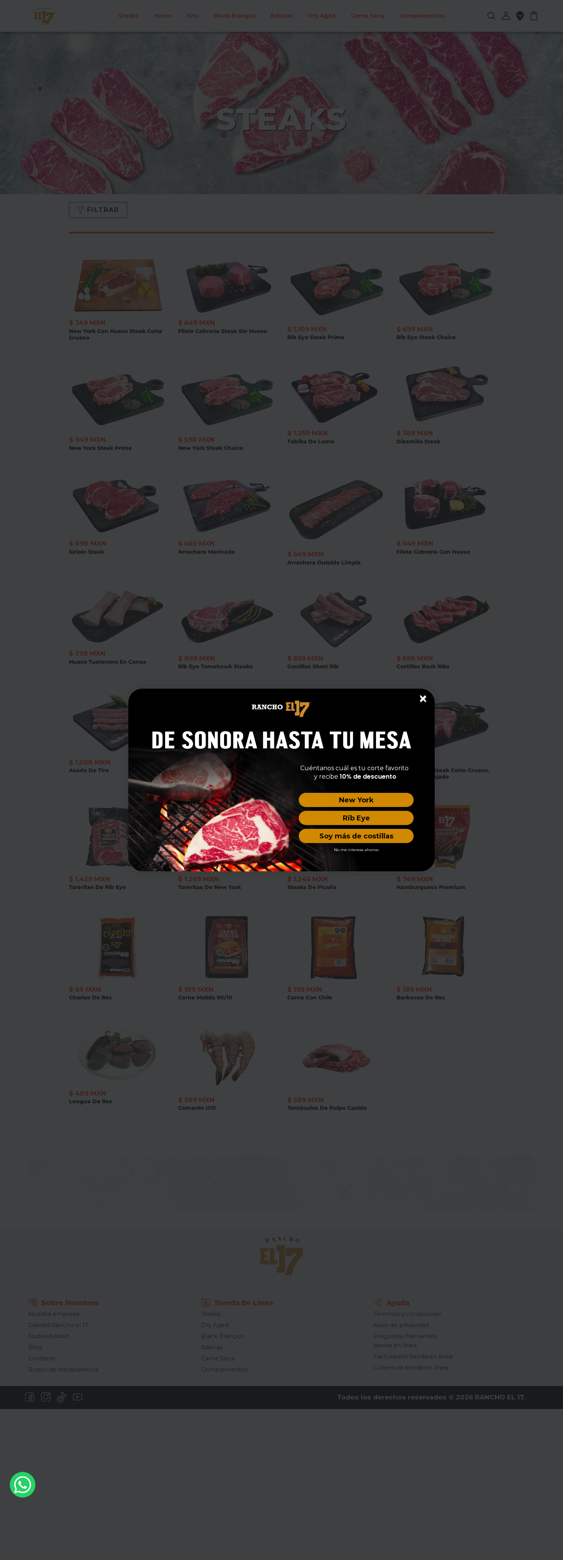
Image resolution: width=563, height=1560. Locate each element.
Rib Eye (356, 818)
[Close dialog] (423, 698)
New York (356, 800)
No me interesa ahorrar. (357, 849)
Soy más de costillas (356, 836)
